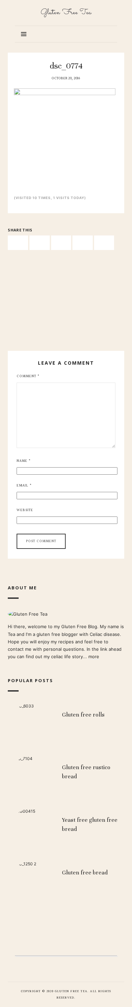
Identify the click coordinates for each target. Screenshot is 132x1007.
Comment (28, 376)
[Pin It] (61, 242)
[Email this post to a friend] (104, 242)
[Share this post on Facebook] (18, 242)
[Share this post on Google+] (82, 242)
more (93, 656)
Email (24, 485)
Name (24, 461)
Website (25, 510)
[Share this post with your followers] (39, 242)
